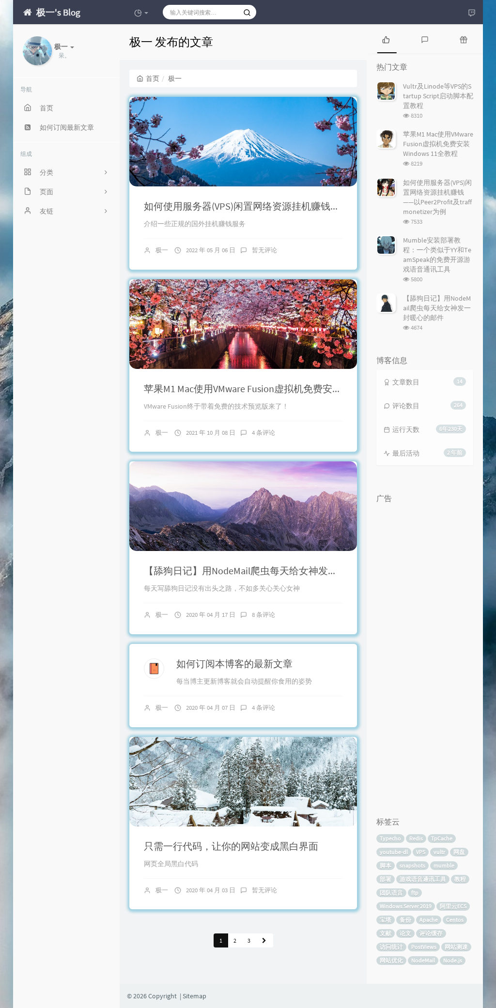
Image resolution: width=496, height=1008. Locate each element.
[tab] (386, 38)
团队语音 (391, 892)
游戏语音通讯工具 (423, 879)
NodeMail (423, 960)
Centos (455, 919)
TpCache (441, 838)
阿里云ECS (453, 906)
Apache (428, 919)
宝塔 (385, 919)
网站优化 (391, 960)
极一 (161, 250)
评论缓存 (431, 933)
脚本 (385, 865)
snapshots (412, 865)
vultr (439, 851)
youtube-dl (394, 851)
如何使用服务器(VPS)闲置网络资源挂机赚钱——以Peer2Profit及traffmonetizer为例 (317, 206)
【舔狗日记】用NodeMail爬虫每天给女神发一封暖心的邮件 (270, 571)
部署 (385, 879)
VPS (420, 851)
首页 (152, 78)
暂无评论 (264, 250)
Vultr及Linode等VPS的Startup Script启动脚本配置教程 (438, 96)
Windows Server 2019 (406, 906)
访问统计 (391, 946)
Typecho (390, 838)
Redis (416, 838)
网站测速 (456, 946)
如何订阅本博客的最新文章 (234, 663)
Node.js (452, 960)
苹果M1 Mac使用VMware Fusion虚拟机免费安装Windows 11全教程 (281, 388)
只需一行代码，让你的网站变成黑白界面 (231, 846)
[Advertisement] (424, 653)
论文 (405, 933)
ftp (414, 892)
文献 (385, 933)
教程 (460, 879)
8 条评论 (263, 615)
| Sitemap (192, 996)
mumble (444, 865)
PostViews (423, 946)
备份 (405, 919)
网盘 (459, 851)
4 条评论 (263, 432)
